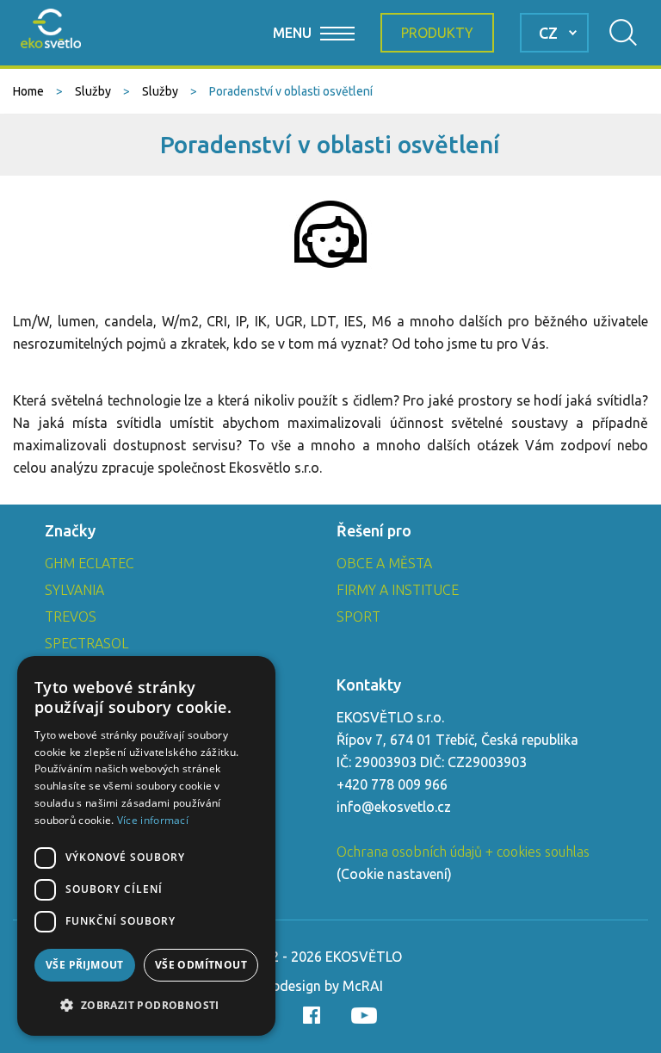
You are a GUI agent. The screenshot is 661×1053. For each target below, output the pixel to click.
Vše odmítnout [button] (201, 964)
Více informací (152, 820)
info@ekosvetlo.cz (394, 807)
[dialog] (146, 846)
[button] (146, 1006)
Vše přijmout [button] (85, 964)
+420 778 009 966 (392, 784)
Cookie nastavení (394, 874)
